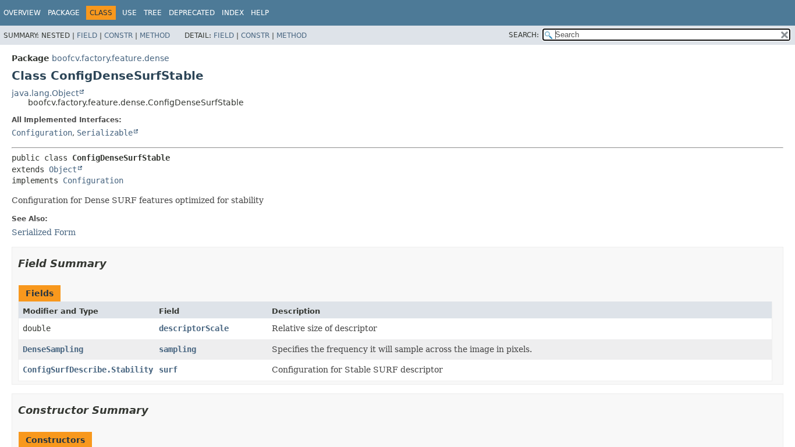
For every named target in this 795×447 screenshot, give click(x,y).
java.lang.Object (45, 93)
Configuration (42, 132)
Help (260, 13)
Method (155, 35)
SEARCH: (524, 35)
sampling (177, 349)
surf (168, 369)
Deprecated (192, 13)
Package (64, 13)
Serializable (105, 132)
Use (129, 13)
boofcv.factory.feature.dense (110, 58)
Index (233, 13)
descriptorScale (194, 328)
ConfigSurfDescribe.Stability (88, 369)
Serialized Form (44, 232)
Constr (118, 35)
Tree (153, 13)
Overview (22, 13)
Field (87, 35)
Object (63, 169)
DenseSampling (53, 349)
